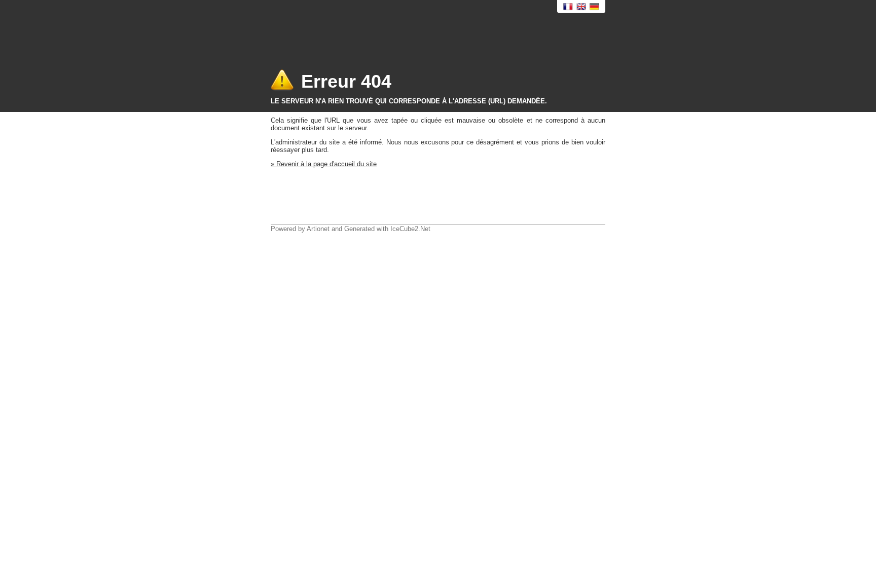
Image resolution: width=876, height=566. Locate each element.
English (581, 7)
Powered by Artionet (300, 229)
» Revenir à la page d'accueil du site (324, 164)
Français (568, 7)
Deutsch (595, 7)
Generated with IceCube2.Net (387, 229)
